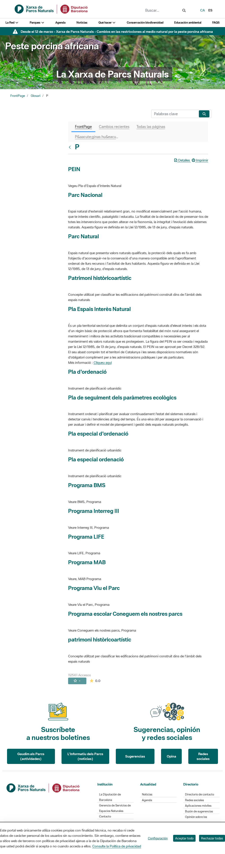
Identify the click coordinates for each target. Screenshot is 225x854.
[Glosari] (70, 147)
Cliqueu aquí (103, 362)
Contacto (105, 816)
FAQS (216, 22)
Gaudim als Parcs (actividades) (30, 756)
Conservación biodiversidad (145, 22)
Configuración (158, 838)
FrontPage (17, 96)
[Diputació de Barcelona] (43, 787)
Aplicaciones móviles (198, 806)
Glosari (35, 96)
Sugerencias (135, 756)
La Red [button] (10, 22)
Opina (171, 756)
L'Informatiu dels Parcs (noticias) (85, 756)
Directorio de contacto (199, 794)
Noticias (81, 22)
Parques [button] (35, 22)
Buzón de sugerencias (199, 811)
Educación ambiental (187, 22)
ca (202, 10)
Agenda (60, 22)
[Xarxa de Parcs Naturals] (51, 8)
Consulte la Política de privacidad (116, 846)
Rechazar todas (212, 838)
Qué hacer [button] (105, 22)
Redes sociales (203, 756)
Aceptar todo (184, 838)
